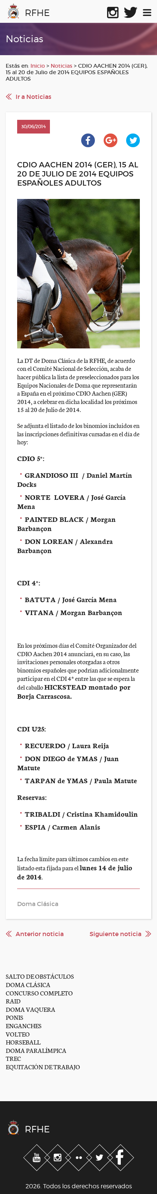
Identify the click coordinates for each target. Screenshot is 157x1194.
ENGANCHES (24, 1025)
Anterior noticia (40, 934)
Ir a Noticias (33, 97)
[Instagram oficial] (113, 11)
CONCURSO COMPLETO (39, 992)
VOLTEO (18, 1033)
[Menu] (147, 11)
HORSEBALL (23, 1041)
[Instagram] (58, 1156)
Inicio (37, 65)
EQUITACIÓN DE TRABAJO (43, 1066)
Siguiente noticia (115, 934)
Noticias (61, 65)
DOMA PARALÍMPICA (36, 1050)
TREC (13, 1058)
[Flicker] (79, 1156)
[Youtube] (37, 1156)
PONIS (14, 1017)
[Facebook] (121, 1156)
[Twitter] (100, 1156)
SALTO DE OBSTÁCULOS (40, 975)
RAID (13, 1000)
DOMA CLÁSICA (28, 984)
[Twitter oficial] (131, 11)
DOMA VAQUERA (30, 1009)
